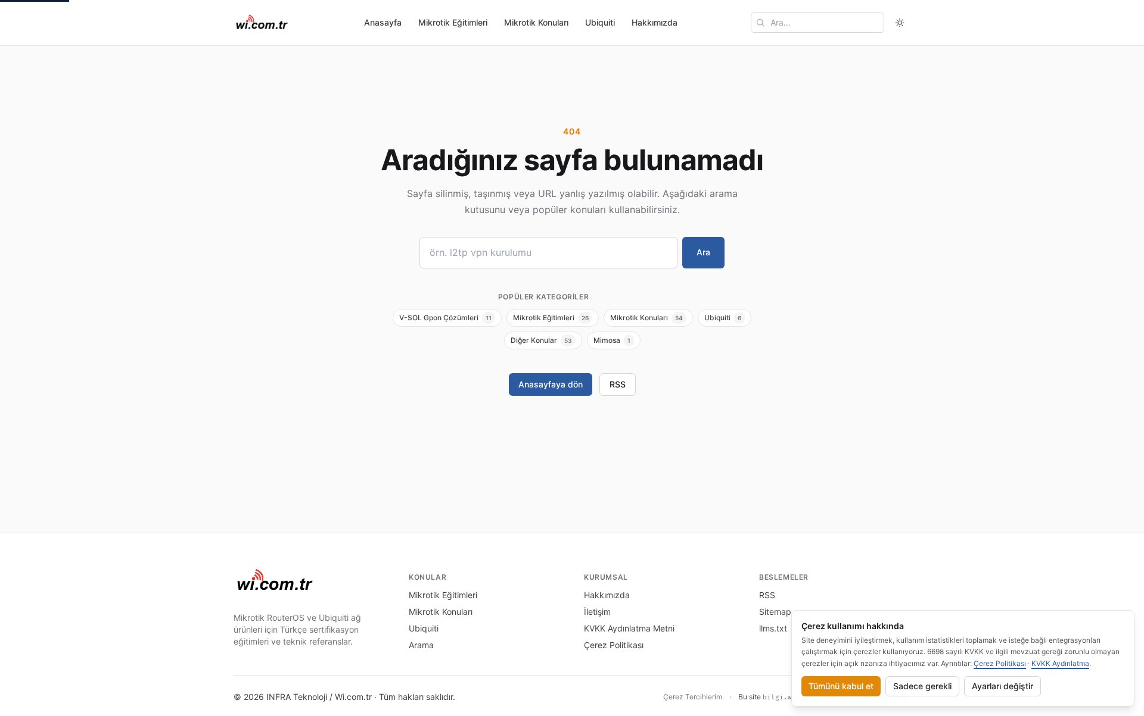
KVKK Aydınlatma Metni (629, 628)
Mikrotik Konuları (536, 22)
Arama (421, 645)
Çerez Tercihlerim (692, 696)
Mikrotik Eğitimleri (452, 22)
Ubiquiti (600, 22)
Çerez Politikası (614, 645)
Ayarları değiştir (1002, 686)
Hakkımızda (654, 22)
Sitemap (775, 611)
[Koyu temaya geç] (899, 22)
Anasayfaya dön (550, 384)
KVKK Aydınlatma (1060, 663)
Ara (703, 252)
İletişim (597, 611)
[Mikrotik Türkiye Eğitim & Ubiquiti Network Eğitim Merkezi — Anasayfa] (262, 23)
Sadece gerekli (922, 686)
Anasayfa (383, 22)
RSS (618, 384)
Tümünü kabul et (841, 686)
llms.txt (773, 628)
